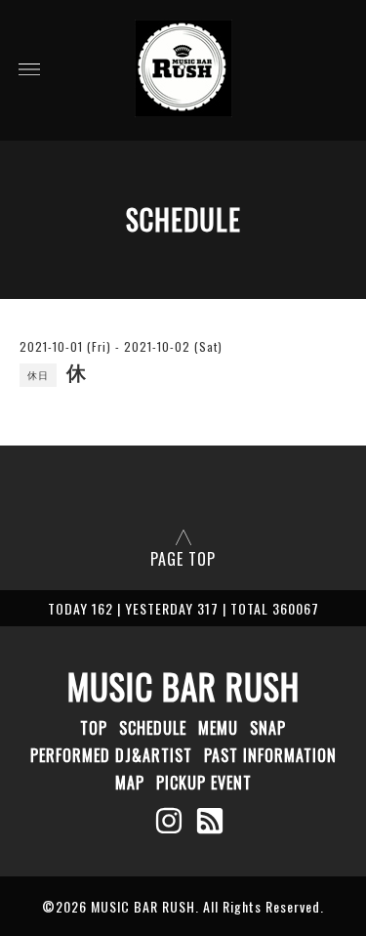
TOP (93, 728)
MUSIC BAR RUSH (183, 685)
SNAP (268, 728)
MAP (129, 782)
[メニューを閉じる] (183, 468)
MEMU (218, 728)
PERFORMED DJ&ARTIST (111, 755)
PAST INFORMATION (270, 755)
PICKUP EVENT (204, 782)
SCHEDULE (152, 728)
